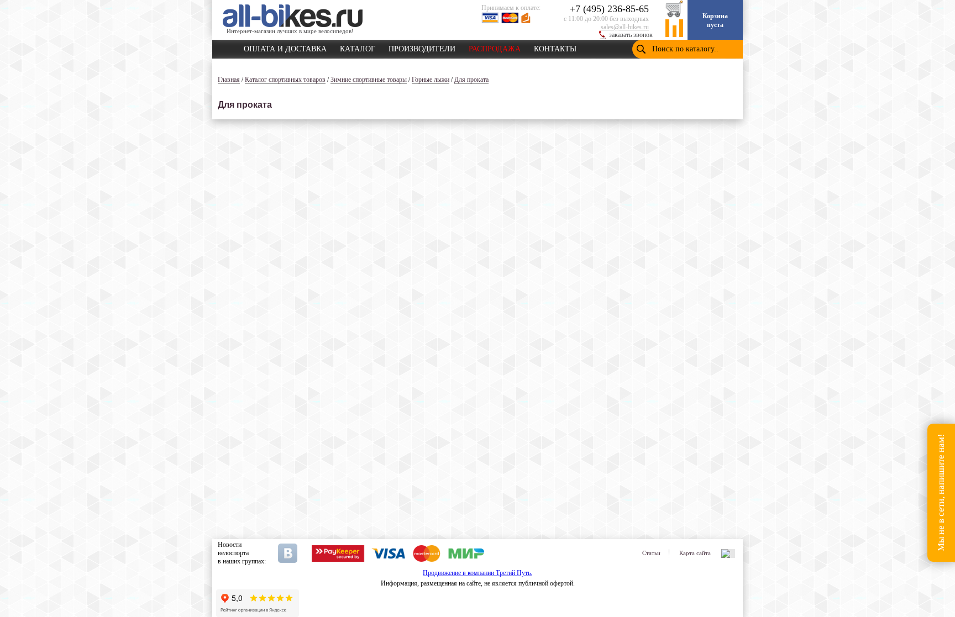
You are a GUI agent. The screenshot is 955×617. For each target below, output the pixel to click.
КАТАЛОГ (357, 47)
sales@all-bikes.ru (625, 27)
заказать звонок (631, 35)
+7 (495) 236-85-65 (609, 8)
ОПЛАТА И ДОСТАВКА (285, 47)
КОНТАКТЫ (555, 47)
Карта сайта (695, 553)
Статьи (651, 553)
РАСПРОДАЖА (495, 47)
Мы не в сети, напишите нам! (941, 493)
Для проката (471, 79)
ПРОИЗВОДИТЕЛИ (422, 47)
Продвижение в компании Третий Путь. (477, 573)
